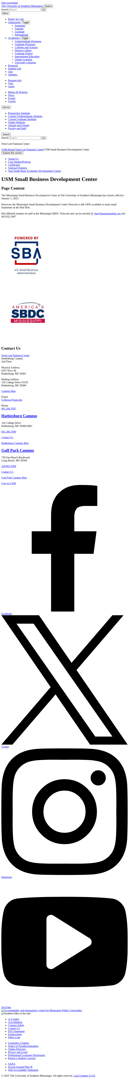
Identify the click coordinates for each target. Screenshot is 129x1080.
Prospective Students (19, 113)
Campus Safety (16, 1025)
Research (13, 65)
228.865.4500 (8, 466)
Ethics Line (14, 1037)
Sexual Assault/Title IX (20, 1067)
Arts (10, 71)
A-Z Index (13, 1019)
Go (43, 9)
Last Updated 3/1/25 (84, 1075)
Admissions (14, 22)
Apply (11, 86)
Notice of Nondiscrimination (23, 1046)
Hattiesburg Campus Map (15, 443)
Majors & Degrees (18, 92)
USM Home (7, 149)
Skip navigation (9, 2)
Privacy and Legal (17, 1052)
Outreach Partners (17, 167)
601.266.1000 (8, 431)
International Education (27, 56)
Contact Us (7, 437)
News (11, 95)
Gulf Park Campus (17, 450)
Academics (14, 38)
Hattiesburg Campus (19, 416)
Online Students (16, 122)
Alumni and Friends (18, 125)
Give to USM (8, 483)
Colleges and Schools (26, 47)
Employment (15, 1034)
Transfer (19, 28)
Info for (6, 107)
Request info (15, 80)
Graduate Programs (25, 44)
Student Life (14, 68)
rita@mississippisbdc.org (107, 213)
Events (11, 98)
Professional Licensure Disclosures (26, 1055)
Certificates (14, 164)
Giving (11, 101)
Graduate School (24, 53)
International (21, 34)
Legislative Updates (18, 1043)
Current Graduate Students (22, 119)
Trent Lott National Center (29, 149)
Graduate (20, 31)
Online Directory (17, 1049)
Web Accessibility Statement (23, 1070)
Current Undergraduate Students (25, 116)
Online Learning (23, 59)
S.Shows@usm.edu (11, 399)
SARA (11, 1063)
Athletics (12, 74)
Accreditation (15, 1022)
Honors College (23, 50)
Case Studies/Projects (19, 161)
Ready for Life (16, 19)
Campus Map (8, 391)
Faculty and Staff (17, 128)
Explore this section (12, 153)
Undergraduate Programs (28, 41)
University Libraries (25, 62)
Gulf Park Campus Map (14, 477)
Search (6, 134)
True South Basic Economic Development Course (34, 171)
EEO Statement (16, 1031)
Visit (10, 83)
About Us (13, 158)
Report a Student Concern (22, 1058)
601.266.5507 (8, 408)
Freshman (20, 25)
